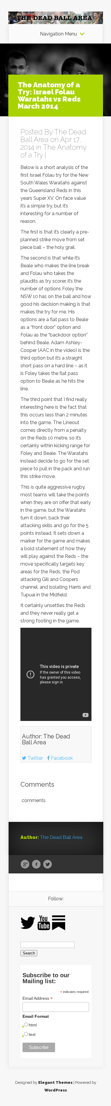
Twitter (34, 758)
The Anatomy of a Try (53, 151)
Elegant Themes (55, 1082)
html (33, 1025)
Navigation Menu (58, 34)
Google (25, 864)
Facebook (61, 758)
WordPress (55, 1090)
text (32, 1034)
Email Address (37, 998)
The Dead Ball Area (46, 739)
